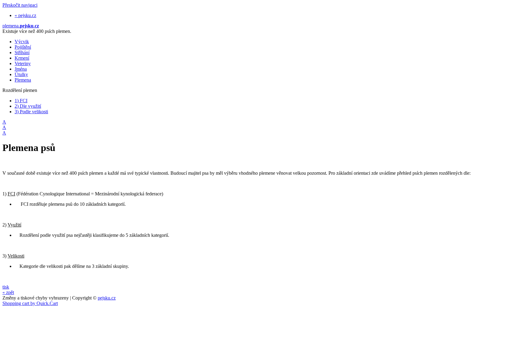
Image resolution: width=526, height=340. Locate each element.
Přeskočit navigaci (19, 5)
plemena (20, 25)
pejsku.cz (107, 297)
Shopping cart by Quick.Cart (30, 303)
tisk (5, 286)
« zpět (8, 292)
